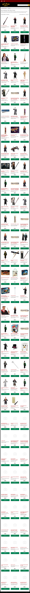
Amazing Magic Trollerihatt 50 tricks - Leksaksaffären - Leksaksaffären (24, 512)
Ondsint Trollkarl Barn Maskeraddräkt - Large (4, 370)
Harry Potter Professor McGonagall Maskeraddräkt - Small (15, 62)
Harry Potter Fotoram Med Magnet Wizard (14, 547)
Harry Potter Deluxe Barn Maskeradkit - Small (23, 582)
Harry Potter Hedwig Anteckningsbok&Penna (23, 351)
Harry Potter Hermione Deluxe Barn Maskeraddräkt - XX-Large (5, 44)
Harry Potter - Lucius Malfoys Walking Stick (5, 171)
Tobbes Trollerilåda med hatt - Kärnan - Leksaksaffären (15, 333)
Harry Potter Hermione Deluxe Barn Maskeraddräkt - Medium (24, 188)
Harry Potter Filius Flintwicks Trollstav (14, 512)
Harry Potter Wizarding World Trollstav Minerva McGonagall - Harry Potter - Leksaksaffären (15, 189)
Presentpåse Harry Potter (14, 277)
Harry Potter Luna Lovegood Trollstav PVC (14, 206)
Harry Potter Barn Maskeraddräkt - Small (23, 296)
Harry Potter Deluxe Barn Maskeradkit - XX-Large (14, 530)
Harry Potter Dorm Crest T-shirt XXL (5, 477)
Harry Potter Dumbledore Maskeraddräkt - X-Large (4, 80)
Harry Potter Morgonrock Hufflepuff (4, 260)
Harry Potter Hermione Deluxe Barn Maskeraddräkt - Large (5, 242)
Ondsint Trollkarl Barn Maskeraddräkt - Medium (14, 582)
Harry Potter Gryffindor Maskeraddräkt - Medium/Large (14, 26)
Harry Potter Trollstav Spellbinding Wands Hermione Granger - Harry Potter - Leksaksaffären (24, 117)
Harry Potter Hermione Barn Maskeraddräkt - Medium (4, 224)
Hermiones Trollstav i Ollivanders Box (4, 582)
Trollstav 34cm (3, 315)
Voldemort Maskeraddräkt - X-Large (5, 351)
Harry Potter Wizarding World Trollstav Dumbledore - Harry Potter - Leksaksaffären (15, 243)
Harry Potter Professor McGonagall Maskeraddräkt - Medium (24, 388)
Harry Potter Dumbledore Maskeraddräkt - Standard (14, 116)
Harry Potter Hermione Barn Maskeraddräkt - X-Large (14, 315)
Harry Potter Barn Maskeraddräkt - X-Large (4, 512)
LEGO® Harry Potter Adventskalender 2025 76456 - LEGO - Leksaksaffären (5, 296)
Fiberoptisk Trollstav (23, 43)
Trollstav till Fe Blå (13, 295)
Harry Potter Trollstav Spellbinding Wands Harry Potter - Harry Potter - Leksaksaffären (4, 135)
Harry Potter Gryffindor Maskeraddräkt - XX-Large (24, 153)
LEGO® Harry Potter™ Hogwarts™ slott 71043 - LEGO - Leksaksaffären (24, 278)
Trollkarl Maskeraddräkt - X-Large (5, 388)
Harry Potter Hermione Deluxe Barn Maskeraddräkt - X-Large (24, 135)
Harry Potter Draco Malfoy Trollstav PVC (23, 260)
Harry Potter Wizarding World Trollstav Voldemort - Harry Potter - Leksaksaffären (15, 441)
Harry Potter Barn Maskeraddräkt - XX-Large (14, 494)
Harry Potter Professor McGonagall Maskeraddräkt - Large (5, 334)
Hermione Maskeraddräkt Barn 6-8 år (15, 477)
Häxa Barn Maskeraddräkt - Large (4, 565)
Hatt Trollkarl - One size (23, 547)
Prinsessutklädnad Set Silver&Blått (23, 406)
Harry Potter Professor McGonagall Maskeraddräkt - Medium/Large (5, 189)
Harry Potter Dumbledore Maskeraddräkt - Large (23, 206)
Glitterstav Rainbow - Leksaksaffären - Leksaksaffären (4, 459)
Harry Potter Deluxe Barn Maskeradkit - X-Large (4, 406)
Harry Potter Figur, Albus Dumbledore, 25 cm (4, 547)
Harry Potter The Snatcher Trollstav (14, 260)
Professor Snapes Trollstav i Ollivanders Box (14, 153)
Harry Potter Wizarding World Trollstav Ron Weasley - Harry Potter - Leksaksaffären (24, 225)
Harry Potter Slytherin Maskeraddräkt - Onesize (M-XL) (24, 243)
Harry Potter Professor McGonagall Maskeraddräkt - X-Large (24, 370)
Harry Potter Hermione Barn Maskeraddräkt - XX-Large (24, 26)
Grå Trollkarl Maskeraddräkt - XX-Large (24, 565)
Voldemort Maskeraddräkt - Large (5, 206)
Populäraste (27, 14)
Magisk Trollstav (13, 564)
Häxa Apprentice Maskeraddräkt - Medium (14, 388)
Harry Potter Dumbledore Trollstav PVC (4, 98)
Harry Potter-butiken (6, 5)
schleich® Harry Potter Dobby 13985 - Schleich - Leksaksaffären (24, 81)
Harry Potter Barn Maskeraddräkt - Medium (23, 530)
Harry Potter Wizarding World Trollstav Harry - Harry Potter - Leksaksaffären (24, 334)
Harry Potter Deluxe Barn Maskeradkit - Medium (4, 494)
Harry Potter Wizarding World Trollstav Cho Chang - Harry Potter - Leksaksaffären (24, 316)
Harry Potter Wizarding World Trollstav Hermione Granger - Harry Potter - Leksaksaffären (24, 441)
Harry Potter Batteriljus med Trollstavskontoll (14, 406)
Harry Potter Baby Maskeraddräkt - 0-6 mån (14, 459)
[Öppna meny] (2, 1)
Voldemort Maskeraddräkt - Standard (14, 80)
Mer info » (5, 50)
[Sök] (28, 5)
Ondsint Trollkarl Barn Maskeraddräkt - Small (23, 477)
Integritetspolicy (27, 592)
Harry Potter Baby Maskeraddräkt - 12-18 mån (24, 459)
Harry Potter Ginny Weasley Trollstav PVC (14, 171)
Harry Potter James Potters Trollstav (14, 423)
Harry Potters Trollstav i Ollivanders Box (14, 135)
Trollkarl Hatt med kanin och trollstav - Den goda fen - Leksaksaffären (14, 352)
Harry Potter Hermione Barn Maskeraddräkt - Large (24, 171)
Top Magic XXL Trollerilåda (14, 43)
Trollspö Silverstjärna (14, 369)
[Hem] (4, 1)
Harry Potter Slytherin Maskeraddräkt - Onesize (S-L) (5, 423)
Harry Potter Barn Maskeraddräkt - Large (23, 494)
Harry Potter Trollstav (4, 25)
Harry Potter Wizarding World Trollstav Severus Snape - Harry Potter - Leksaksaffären (15, 99)
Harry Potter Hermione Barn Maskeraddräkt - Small (24, 98)
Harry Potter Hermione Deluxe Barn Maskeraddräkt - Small (5, 153)
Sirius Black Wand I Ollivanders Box (5, 277)
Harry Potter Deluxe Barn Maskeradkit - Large (23, 423)
